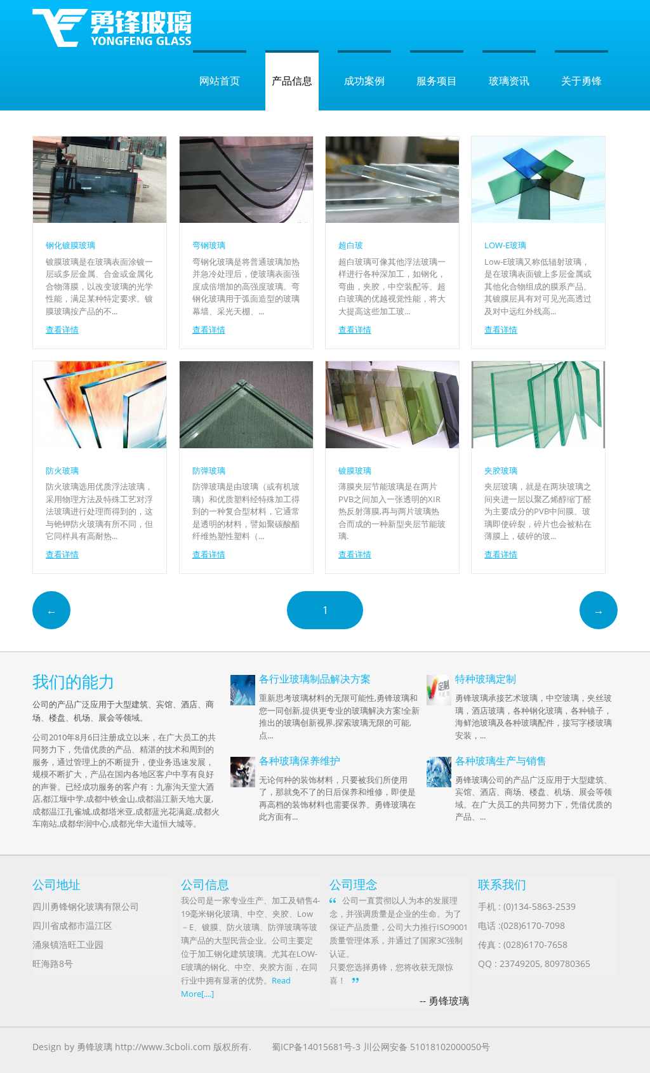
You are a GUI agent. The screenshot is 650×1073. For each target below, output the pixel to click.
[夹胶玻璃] (538, 444)
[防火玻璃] (99, 444)
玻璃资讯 (509, 81)
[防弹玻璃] (246, 444)
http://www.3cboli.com (163, 1047)
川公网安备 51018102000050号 (426, 1047)
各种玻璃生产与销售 (501, 761)
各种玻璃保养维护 (299, 761)
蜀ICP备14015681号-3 (316, 1047)
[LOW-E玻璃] (538, 219)
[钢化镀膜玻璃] (99, 219)
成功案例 (364, 81)
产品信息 (292, 81)
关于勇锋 (581, 81)
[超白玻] (392, 219)
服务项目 (436, 81)
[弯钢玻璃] (246, 219)
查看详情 (62, 329)
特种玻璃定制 (485, 679)
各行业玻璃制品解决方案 (315, 679)
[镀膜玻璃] (392, 444)
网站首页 (219, 81)
